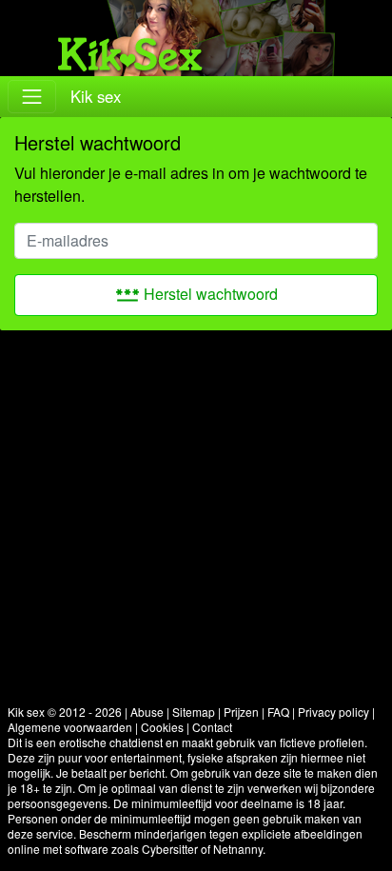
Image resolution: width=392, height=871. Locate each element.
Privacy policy (333, 711)
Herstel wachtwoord (196, 294)
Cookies (162, 727)
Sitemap (193, 711)
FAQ (278, 711)
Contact (212, 727)
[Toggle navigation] (32, 96)
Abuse (147, 711)
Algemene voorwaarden (70, 727)
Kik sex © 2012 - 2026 (65, 711)
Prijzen (241, 711)
